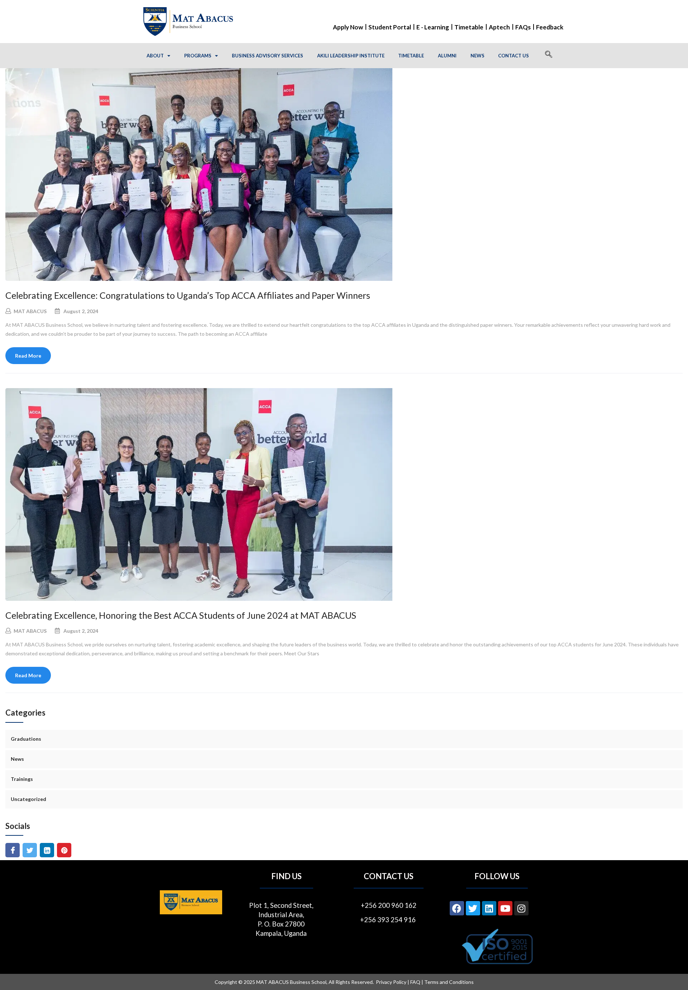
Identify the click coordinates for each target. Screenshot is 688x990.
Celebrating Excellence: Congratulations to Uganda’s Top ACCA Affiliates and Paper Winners (187, 295)
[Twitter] (473, 908)
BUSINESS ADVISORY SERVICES (267, 55)
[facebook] (13, 850)
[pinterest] (64, 850)
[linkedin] (47, 850)
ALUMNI (447, 55)
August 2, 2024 (80, 311)
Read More (28, 356)
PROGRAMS (197, 55)
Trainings (22, 779)
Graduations (26, 739)
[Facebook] (457, 908)
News (17, 759)
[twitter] (30, 850)
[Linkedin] (489, 908)
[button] (548, 55)
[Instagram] (521, 908)
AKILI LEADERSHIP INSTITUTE (350, 55)
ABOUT (155, 55)
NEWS (477, 55)
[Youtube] (505, 908)
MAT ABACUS (30, 311)
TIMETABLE (411, 55)
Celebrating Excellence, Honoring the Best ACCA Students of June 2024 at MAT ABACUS (180, 615)
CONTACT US (513, 55)
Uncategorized (28, 799)
